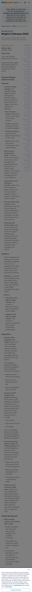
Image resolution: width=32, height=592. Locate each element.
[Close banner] (28, 569)
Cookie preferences (16, 590)
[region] (16, 580)
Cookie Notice (18, 585)
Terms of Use (8, 586)
